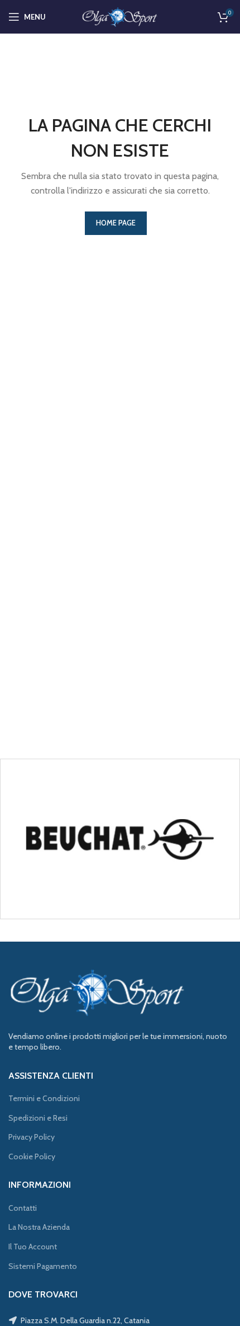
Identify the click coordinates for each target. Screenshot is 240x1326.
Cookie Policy (31, 1156)
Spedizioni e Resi (38, 1118)
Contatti (22, 1208)
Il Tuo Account (32, 1247)
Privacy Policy (31, 1137)
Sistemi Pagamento (42, 1266)
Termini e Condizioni (44, 1098)
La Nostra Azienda (39, 1227)
